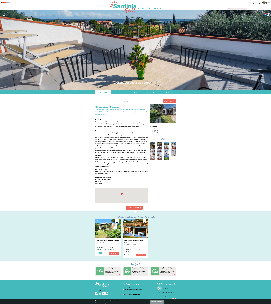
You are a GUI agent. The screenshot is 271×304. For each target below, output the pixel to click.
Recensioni (167, 92)
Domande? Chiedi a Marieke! (255, 2)
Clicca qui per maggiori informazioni (105, 303)
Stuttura (103, 92)
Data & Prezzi (151, 92)
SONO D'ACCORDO (157, 302)
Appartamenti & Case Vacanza (106, 101)
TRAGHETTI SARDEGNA (130, 15)
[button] (122, 194)
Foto (119, 92)
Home (96, 101)
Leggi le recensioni (161, 296)
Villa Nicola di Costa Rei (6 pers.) (121, 101)
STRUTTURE (109, 15)
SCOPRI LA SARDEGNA (145, 15)
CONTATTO (168, 15)
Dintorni (135, 92)
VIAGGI (102, 15)
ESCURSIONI (118, 15)
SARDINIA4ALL (158, 15)
